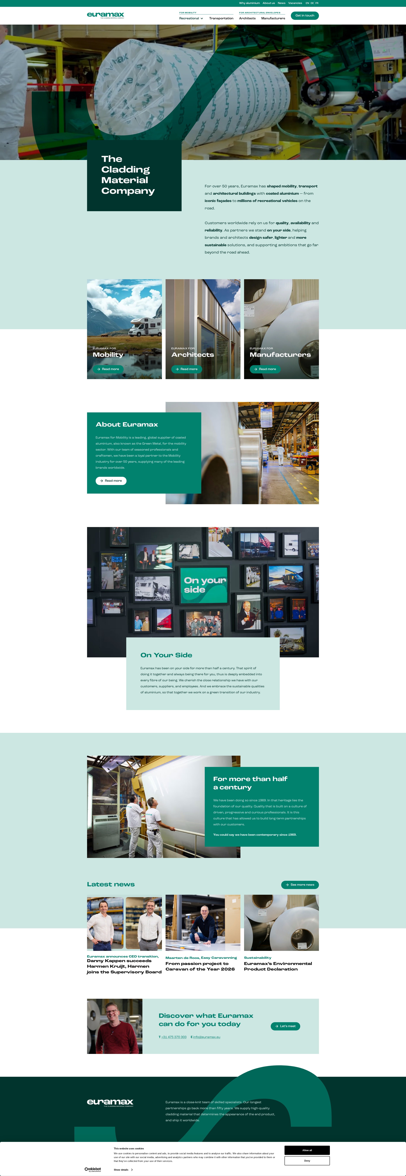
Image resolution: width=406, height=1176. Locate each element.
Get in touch (304, 15)
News (281, 3)
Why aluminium (249, 3)
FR (316, 3)
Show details (121, 1169)
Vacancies (295, 3)
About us (269, 3)
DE (312, 3)
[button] (191, 18)
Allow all (307, 1150)
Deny (307, 1160)
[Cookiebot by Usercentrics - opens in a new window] (93, 1169)
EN (307, 3)
